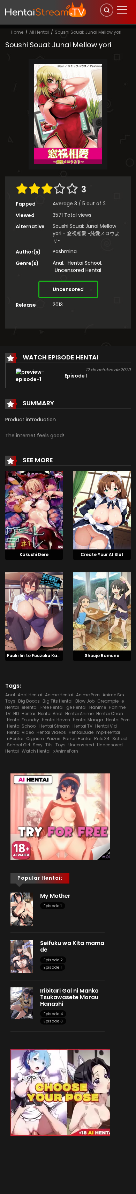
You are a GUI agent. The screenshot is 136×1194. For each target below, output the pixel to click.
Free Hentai (51, 707)
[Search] (106, 10)
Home (17, 32)
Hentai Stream (54, 726)
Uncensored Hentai (78, 270)
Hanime (97, 707)
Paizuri (53, 738)
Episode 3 (53, 1021)
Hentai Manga (88, 720)
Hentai (28, 713)
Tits (49, 745)
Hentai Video (20, 732)
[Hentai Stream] (45, 9)
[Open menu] (122, 10)
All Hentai (39, 32)
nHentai (15, 738)
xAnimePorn (65, 751)
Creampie (108, 701)
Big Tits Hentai (58, 701)
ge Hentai (76, 707)
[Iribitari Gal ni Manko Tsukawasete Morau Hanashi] (21, 1002)
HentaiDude (81, 732)
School (119, 738)
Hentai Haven (56, 720)
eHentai (30, 707)
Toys (60, 745)
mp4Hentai (108, 732)
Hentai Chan (109, 713)
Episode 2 (53, 960)
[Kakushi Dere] (34, 509)
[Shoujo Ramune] (102, 610)
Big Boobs (29, 701)
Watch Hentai (36, 751)
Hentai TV (82, 726)
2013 (58, 304)
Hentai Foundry (23, 720)
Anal (58, 262)
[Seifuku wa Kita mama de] (21, 956)
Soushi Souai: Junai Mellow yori (88, 32)
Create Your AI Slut (102, 554)
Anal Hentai (30, 695)
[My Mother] (21, 908)
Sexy (38, 745)
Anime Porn (88, 695)
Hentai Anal (50, 713)
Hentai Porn (118, 720)
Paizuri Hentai (77, 738)
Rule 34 (101, 738)
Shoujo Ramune (102, 655)
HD (16, 713)
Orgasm (35, 738)
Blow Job (85, 701)
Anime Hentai (59, 695)
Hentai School (84, 262)
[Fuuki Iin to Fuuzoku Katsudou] (34, 610)
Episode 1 (53, 906)
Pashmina (65, 251)
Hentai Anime (79, 713)
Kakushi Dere (34, 554)
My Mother (55, 896)
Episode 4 (53, 1014)
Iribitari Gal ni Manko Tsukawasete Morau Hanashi (69, 997)
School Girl (18, 745)
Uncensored (68, 289)
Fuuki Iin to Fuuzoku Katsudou (40, 655)
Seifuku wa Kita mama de (72, 946)
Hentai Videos (51, 732)
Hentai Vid (106, 726)
